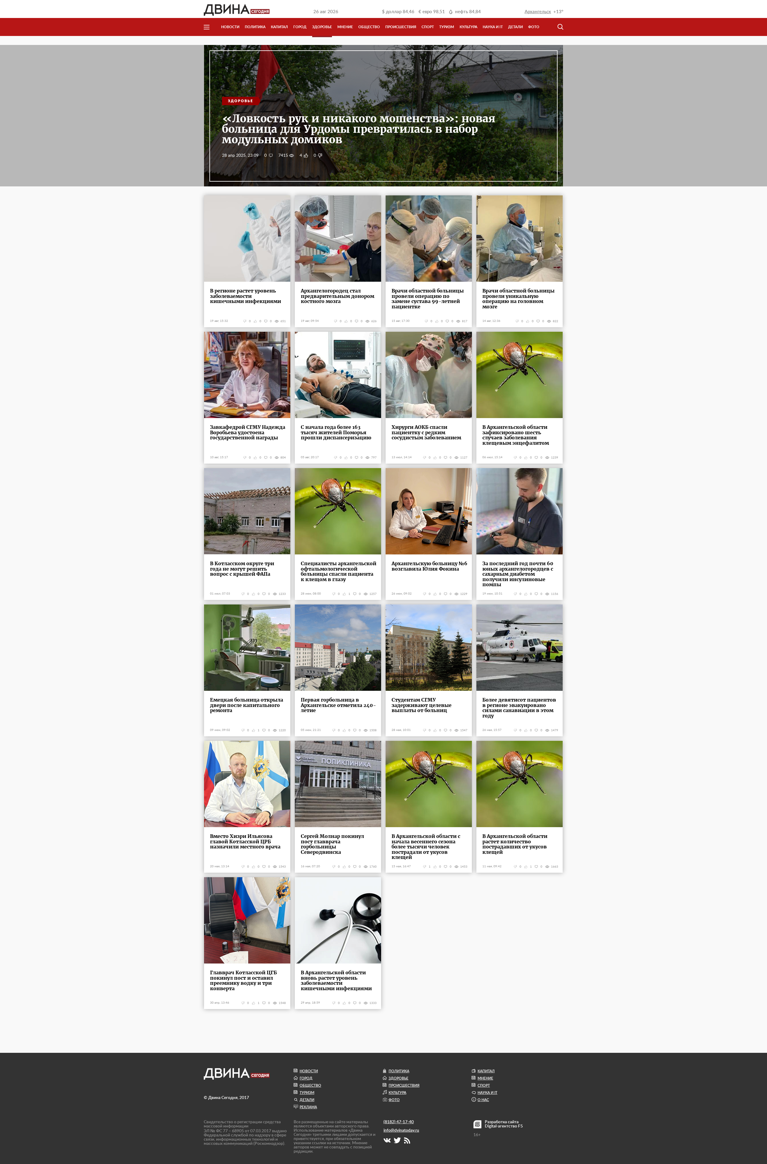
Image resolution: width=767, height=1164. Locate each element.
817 (464, 321)
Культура (468, 27)
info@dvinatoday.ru (401, 1130)
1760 (373, 866)
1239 (554, 457)
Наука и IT (493, 27)
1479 (554, 730)
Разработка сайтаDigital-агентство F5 (504, 1124)
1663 (554, 866)
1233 (282, 593)
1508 (373, 730)
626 (374, 321)
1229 (463, 593)
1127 (463, 457)
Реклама (308, 1107)
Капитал (279, 27)
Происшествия (400, 27)
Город (300, 27)
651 (283, 321)
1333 (373, 1003)
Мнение (345, 27)
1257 (373, 593)
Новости (230, 27)
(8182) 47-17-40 (399, 1122)
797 (374, 457)
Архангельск (538, 12)
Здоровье (322, 27)
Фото (533, 27)
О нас (483, 1100)
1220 (282, 730)
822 (555, 321)
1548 (282, 1003)
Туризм (446, 27)
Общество (369, 27)
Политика (255, 27)
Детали (515, 27)
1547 (463, 730)
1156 (554, 593)
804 (283, 457)
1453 (463, 866)
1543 (282, 866)
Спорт (428, 27)
